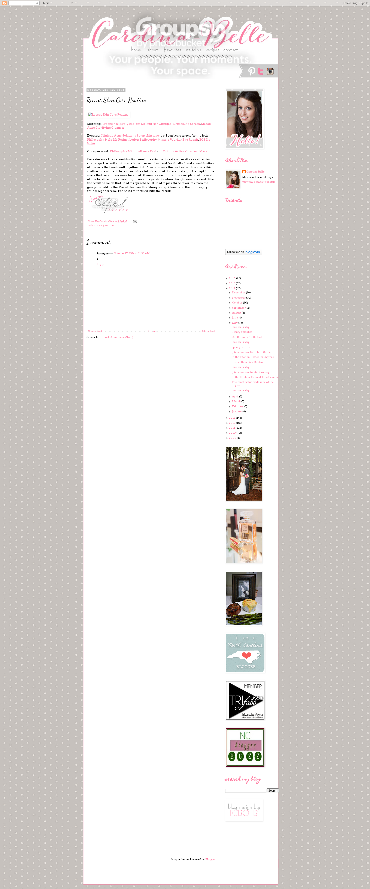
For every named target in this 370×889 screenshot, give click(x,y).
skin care (109, 225)
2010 (232, 432)
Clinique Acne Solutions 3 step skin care (130, 135)
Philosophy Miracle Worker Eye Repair (169, 139)
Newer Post (95, 331)
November (239, 297)
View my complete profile (258, 181)
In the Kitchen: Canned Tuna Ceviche (255, 377)
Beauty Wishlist (242, 331)
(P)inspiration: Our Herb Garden (252, 352)
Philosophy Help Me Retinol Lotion (113, 139)
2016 (232, 278)
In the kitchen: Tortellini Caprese (253, 356)
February (238, 406)
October (237, 302)
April (235, 396)
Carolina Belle (255, 171)
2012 (232, 422)
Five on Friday (240, 327)
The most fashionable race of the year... (253, 383)
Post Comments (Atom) (118, 337)
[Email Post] (134, 221)
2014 (232, 288)
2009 (233, 437)
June (235, 317)
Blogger (210, 859)
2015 (232, 283)
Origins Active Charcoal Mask (185, 151)
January (237, 411)
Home (152, 331)
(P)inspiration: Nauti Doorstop (251, 372)
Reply (100, 264)
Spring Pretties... (242, 347)
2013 (232, 417)
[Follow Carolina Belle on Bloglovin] (243, 254)
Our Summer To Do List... (248, 337)
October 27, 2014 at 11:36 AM (132, 253)
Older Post (208, 331)
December (239, 292)
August (237, 312)
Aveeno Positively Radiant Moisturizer (129, 123)
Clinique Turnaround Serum (179, 123)
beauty (100, 225)
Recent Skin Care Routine (248, 362)
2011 (232, 427)
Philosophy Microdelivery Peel (133, 151)
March (236, 401)
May (235, 322)
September (239, 307)
